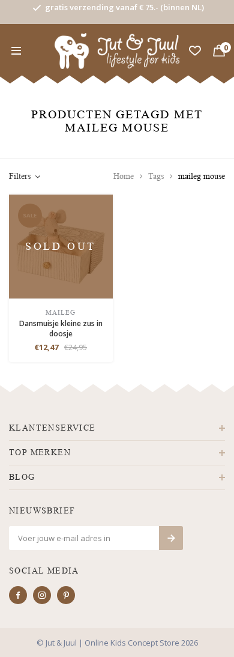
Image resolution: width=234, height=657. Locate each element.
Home (123, 176)
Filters (20, 176)
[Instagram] (42, 595)
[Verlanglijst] (195, 51)
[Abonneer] (171, 538)
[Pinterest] (66, 595)
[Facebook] (18, 595)
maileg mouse (201, 176)
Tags (156, 176)
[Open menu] (16, 51)
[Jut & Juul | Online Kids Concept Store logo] (117, 50)
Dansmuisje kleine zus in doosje (61, 328)
